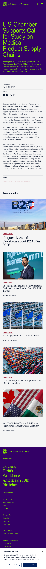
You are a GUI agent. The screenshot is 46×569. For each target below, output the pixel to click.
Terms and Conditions (10, 540)
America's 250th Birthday (16, 482)
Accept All (30, 565)
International (8, 181)
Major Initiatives (8, 502)
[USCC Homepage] (23, 451)
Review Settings (14, 565)
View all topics (8, 493)
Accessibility (7, 547)
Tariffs (8, 471)
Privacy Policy (7, 543)
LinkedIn (6, 518)
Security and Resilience (22, 181)
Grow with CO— (8, 531)
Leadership (6, 512)
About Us (6, 509)
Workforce (11, 475)
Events (5, 506)
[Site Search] (37, 4)
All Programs (7, 499)
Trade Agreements (9, 420)
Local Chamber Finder (10, 534)
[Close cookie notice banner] (42, 551)
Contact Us (6, 515)
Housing (9, 466)
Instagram (6, 524)
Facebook (6, 521)
